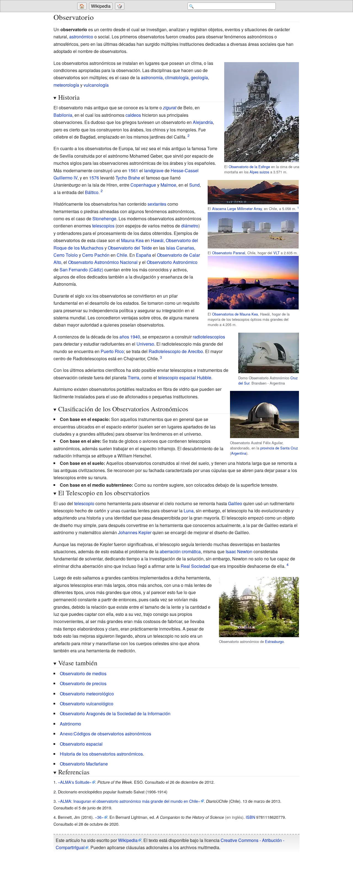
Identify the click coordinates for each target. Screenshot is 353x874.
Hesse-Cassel (185, 170)
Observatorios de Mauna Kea (235, 314)
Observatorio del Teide (130, 248)
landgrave (154, 170)
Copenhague (143, 185)
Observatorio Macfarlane (84, 764)
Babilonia (63, 115)
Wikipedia (101, 6)
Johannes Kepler (134, 532)
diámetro (189, 226)
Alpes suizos (259, 171)
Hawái (157, 240)
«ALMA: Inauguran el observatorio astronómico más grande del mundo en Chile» (129, 801)
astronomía (152, 77)
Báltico (91, 192)
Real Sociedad (195, 566)
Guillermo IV (65, 177)
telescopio (84, 503)
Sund (194, 185)
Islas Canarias (180, 248)
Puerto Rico (112, 351)
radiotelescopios (209, 336)
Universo (145, 344)
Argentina (238, 453)
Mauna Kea (132, 240)
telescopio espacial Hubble (184, 377)
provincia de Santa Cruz (279, 448)
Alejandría (203, 122)
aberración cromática (180, 551)
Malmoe (168, 185)
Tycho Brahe (128, 177)
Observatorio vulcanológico (86, 703)
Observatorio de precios (83, 683)
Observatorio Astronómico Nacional (103, 262)
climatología (177, 77)
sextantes (157, 204)
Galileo (235, 503)
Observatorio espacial (81, 744)
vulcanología (96, 85)
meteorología (66, 85)
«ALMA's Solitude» (75, 782)
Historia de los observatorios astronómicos (101, 754)
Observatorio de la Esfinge (249, 166)
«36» (99, 817)
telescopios (103, 226)
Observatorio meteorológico (87, 693)
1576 (94, 177)
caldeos (133, 115)
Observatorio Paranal (228, 252)
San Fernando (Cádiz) (81, 269)
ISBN (250, 817)
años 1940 (129, 336)
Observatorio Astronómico (172, 262)
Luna (189, 510)
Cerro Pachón (95, 255)
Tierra (133, 377)
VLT (276, 252)
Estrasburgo (274, 641)
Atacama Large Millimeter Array (237, 208)
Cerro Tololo (66, 255)
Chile (122, 255)
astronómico (81, 36)
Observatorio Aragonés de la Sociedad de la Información (115, 713)
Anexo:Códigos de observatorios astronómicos (105, 733)
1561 (133, 170)
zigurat (169, 107)
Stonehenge (104, 218)
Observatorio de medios (83, 673)
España (143, 255)
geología (199, 77)
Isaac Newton (239, 551)
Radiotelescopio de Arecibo (176, 351)
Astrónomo (70, 724)
